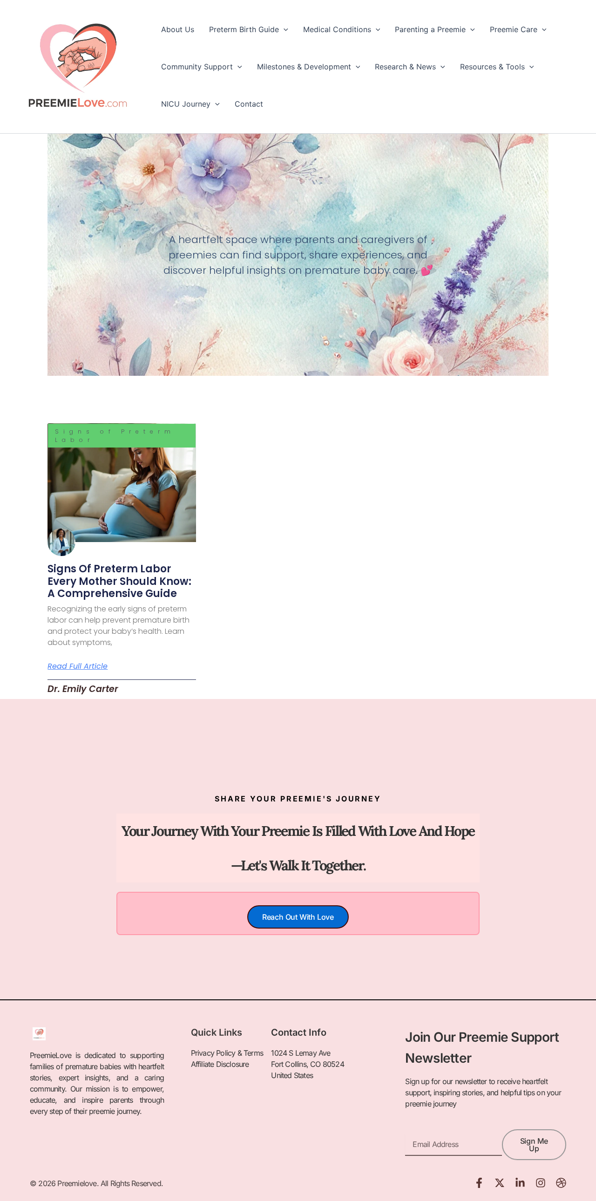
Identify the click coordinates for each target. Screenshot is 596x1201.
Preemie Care (513, 29)
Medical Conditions (337, 29)
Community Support (197, 66)
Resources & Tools (492, 66)
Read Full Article (77, 666)
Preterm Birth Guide (244, 29)
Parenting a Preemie (430, 29)
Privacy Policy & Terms (227, 1053)
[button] (283, 29)
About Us (177, 29)
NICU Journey (185, 104)
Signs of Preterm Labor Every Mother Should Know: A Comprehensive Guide (119, 581)
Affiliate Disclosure (220, 1064)
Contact (249, 104)
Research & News (405, 66)
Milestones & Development (304, 66)
